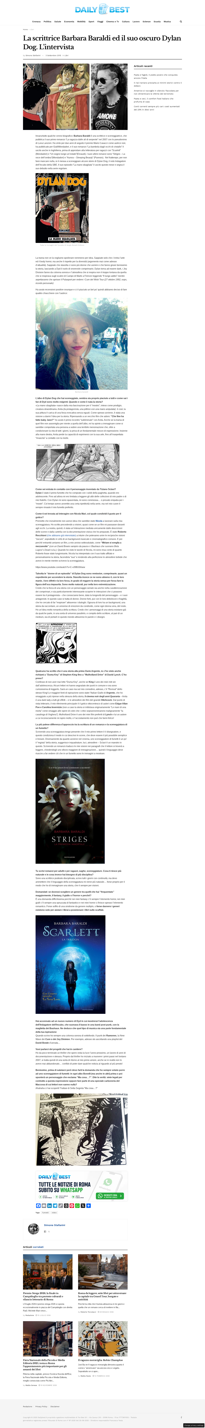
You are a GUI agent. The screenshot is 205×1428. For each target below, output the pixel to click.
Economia (69, 21)
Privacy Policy (41, 1406)
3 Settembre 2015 (53, 55)
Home (25, 29)
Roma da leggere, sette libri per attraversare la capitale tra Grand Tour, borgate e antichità (102, 1296)
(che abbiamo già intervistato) (61, 535)
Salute (57, 21)
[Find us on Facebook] (181, 1417)
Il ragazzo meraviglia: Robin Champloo (100, 1360)
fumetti (45, 1213)
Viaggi (100, 21)
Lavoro (136, 21)
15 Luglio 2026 (43, 1315)
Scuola (157, 21)
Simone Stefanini (33, 55)
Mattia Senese (31, 1385)
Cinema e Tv (112, 21)
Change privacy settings (193, 1425)
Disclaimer (55, 1406)
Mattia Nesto (86, 1376)
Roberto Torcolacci (88, 1312)
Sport (91, 21)
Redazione (30, 1315)
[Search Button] (181, 21)
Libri (32, 29)
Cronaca (36, 21)
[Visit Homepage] (102, 9)
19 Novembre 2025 (48, 1385)
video (54, 1213)
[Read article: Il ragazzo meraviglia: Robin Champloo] (103, 1338)
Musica (167, 21)
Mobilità (81, 21)
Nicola (99, 521)
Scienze (147, 21)
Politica (47, 21)
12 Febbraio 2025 (102, 1376)
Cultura (126, 21)
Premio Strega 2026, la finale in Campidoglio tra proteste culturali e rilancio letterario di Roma (43, 1296)
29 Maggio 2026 (106, 1312)
